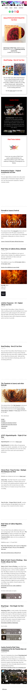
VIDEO (10, 8)
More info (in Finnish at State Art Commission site (13, 667)
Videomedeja (4, 426)
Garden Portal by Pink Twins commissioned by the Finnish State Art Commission (13, 649)
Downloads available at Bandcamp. (9, 622)
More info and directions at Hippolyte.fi (11, 552)
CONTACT (21, 8)
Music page (19, 441)
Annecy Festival (21, 409)
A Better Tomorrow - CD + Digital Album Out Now (11, 304)
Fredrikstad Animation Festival (8, 422)
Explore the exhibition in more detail (10, 267)
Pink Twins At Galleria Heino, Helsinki (13, 249)
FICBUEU (3, 421)
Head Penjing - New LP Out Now (11, 346)
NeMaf (2, 419)
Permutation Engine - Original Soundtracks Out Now (11, 171)
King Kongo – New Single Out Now (12, 606)
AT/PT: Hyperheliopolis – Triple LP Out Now (13, 436)
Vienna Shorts (4, 410)
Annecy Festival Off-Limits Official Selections (12, 241)
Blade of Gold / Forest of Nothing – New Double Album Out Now (14, 561)
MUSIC (15, 8)
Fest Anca (17, 410)
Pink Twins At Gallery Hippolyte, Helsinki (11, 524)
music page (12, 90)
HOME (6, 8)
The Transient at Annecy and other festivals (12, 384)
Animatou (3, 428)
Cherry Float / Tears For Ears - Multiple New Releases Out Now (13, 471)
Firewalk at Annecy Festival (10, 210)
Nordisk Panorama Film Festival (9, 424)
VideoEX (11, 410)
